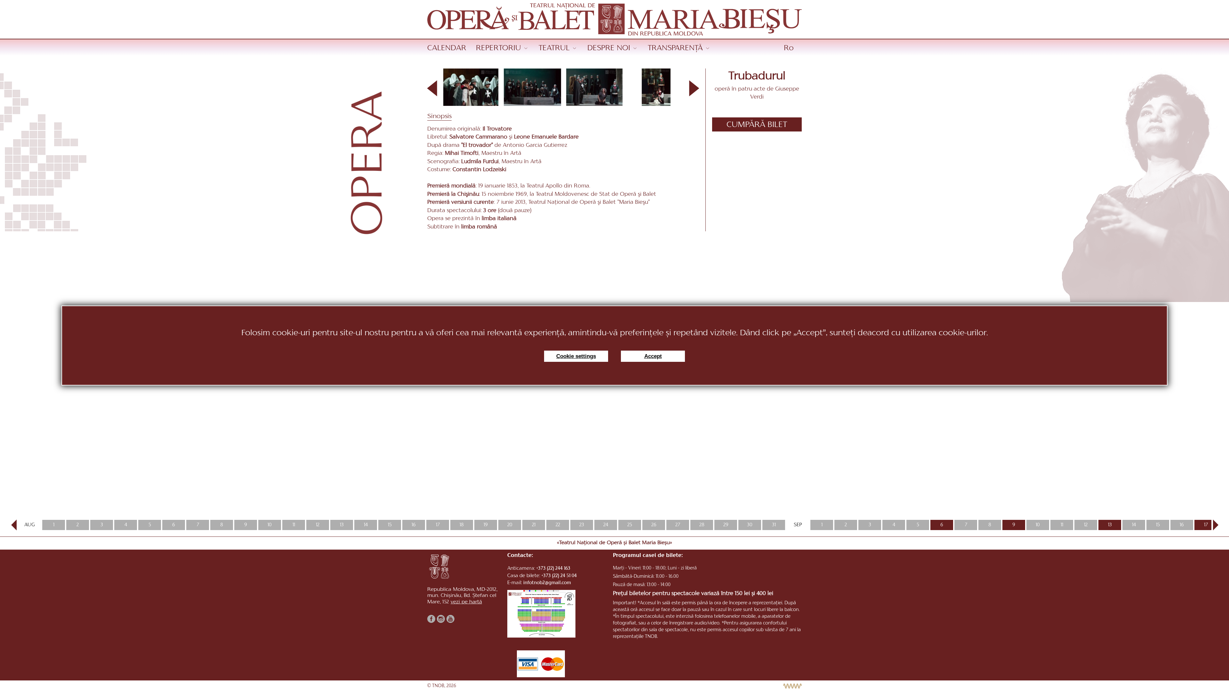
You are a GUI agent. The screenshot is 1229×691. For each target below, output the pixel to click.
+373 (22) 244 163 (553, 569)
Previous (14, 525)
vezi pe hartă (466, 602)
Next (1213, 525)
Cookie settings (576, 356)
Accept (653, 356)
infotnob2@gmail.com (547, 583)
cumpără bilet (757, 125)
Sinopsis (439, 116)
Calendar (446, 48)
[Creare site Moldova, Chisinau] (791, 686)
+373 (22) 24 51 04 (559, 576)
